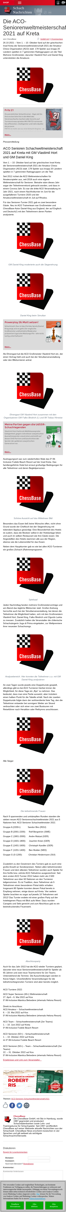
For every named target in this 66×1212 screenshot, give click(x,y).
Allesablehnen (34, 1205)
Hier (38, 1194)
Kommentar (8, 1167)
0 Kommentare (57, 39)
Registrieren (28, 1164)
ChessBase (19, 1116)
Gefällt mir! (44, 39)
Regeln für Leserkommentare (15, 1152)
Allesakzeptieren (54, 1205)
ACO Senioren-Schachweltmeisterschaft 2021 (30, 1099)
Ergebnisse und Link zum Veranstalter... (22, 1060)
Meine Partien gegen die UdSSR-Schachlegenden (25, 426)
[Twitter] (19, 1105)
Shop (6, 3)
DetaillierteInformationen (15, 1205)
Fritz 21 (9, 110)
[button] (19, 2)
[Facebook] (12, 1105)
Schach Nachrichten (22, 10)
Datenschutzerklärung (37, 1198)
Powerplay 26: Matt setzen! (22, 322)
